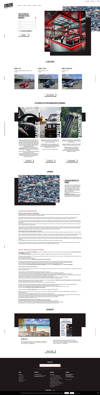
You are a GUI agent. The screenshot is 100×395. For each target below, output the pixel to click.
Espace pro (92, 1)
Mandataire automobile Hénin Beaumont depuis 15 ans (40, 376)
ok (59, 365)
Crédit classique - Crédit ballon (56, 378)
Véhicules (21, 374)
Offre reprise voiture (54, 385)
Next (95, 81)
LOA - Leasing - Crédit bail (55, 375)
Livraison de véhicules (54, 379)
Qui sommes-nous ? (37, 374)
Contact (39, 5)
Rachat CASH (52, 386)
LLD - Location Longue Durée (55, 377)
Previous (95, 75)
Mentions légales (22, 379)
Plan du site (21, 381)
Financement (52, 374)
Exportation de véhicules (55, 381)
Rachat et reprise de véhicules (56, 383)
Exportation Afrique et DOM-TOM (56, 382)
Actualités (34, 5)
